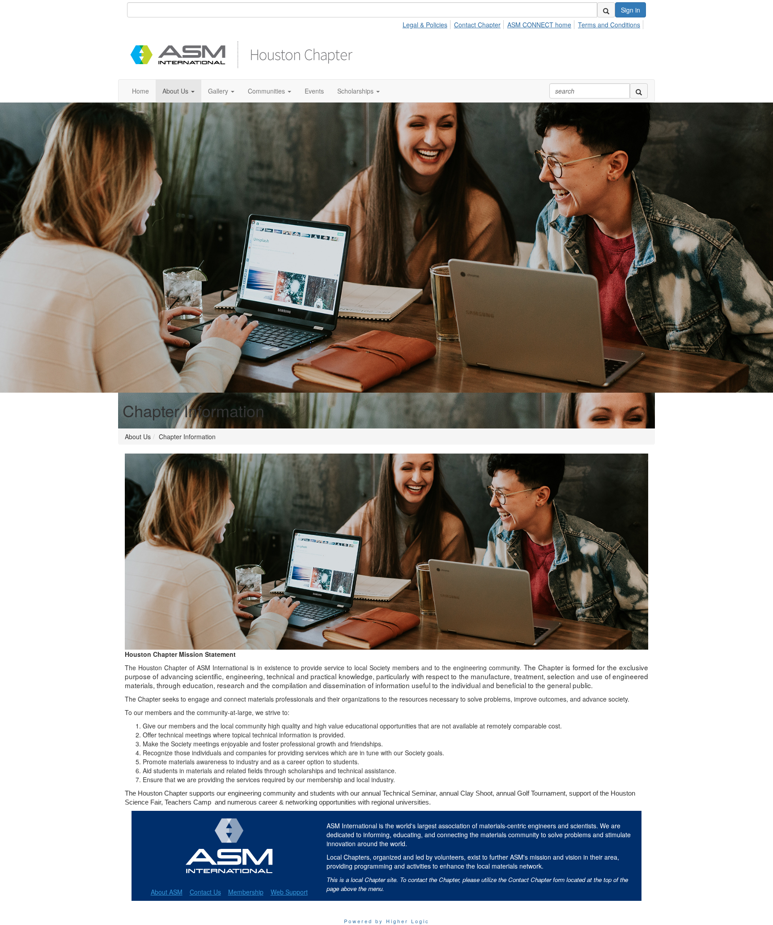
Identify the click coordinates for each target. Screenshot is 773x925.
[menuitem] (427, 23)
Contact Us (205, 891)
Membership (245, 891)
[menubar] (524, 23)
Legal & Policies (425, 24)
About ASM (167, 891)
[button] (178, 91)
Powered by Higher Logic (386, 921)
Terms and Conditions (609, 24)
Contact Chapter (477, 24)
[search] (606, 9)
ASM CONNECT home (539, 24)
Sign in (630, 9)
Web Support (289, 891)
